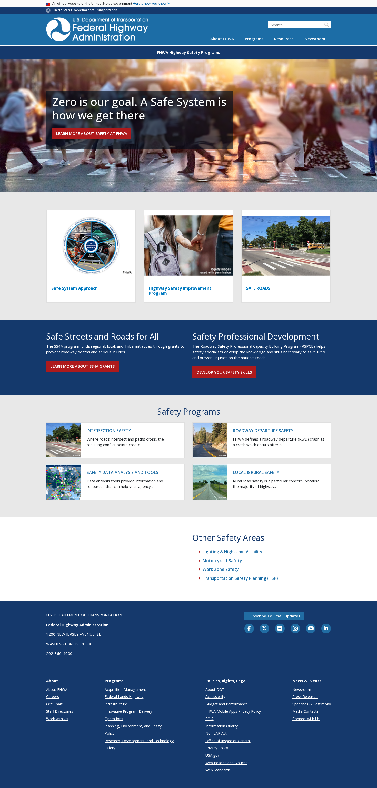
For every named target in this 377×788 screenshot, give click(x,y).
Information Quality (221, 726)
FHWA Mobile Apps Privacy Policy (233, 711)
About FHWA (222, 39)
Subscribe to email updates (274, 616)
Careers (52, 696)
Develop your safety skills (224, 372)
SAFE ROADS (258, 288)
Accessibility (215, 696)
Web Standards (218, 769)
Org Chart (54, 704)
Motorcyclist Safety (222, 560)
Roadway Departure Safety (263, 430)
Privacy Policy (216, 747)
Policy (109, 733)
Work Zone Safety (221, 569)
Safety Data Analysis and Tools (122, 472)
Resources (284, 39)
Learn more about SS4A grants (82, 366)
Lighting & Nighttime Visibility (232, 551)
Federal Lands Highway (124, 696)
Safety (110, 747)
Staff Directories (59, 711)
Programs (254, 39)
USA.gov (212, 755)
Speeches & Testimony (311, 704)
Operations (114, 718)
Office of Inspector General (228, 740)
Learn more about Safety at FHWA (91, 133)
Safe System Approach (74, 288)
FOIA (209, 718)
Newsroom (315, 39)
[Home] (97, 30)
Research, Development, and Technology (139, 740)
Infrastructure (116, 704)
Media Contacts (305, 711)
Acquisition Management (125, 689)
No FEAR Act (216, 733)
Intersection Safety (109, 430)
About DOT (214, 689)
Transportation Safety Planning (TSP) (240, 578)
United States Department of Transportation (85, 10)
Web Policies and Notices (226, 762)
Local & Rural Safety (256, 472)
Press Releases (305, 696)
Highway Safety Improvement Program (180, 290)
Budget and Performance (226, 704)
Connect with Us (306, 718)
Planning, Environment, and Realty (133, 726)
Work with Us (57, 718)
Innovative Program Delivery (128, 711)
